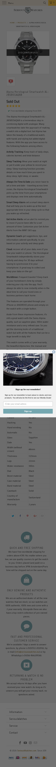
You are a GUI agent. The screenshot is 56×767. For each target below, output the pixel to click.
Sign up (28, 411)
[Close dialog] (54, 352)
